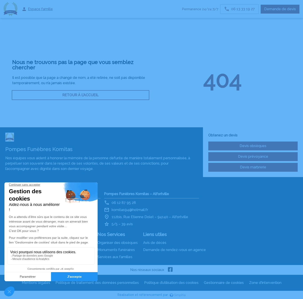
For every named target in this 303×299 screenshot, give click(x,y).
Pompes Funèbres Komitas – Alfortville (136, 194)
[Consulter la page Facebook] (170, 270)
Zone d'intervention (265, 283)
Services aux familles (114, 257)
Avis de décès (154, 243)
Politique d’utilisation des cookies (171, 283)
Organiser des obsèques (117, 243)
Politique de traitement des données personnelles (97, 283)
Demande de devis (280, 9)
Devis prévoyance (253, 156)
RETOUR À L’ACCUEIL (80, 95)
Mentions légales (36, 283)
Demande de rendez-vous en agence (174, 250)
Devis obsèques (253, 146)
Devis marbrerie (253, 167)
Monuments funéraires (116, 250)
